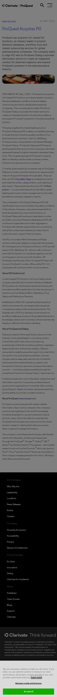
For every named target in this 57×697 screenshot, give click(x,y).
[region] (28, 679)
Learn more (36, 677)
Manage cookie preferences (28, 683)
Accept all (28, 691)
